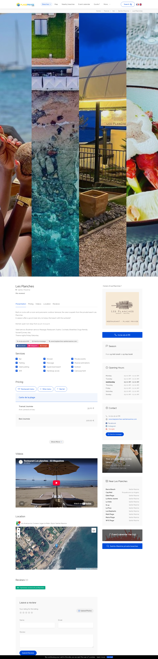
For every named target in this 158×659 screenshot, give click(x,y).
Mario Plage (110, 517)
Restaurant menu (27, 389)
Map (56, 4)
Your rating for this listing (28, 609)
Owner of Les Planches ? (112, 286)
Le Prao (108, 508)
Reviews (56, 304)
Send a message (40, 341)
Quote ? (97, 4)
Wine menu (46, 389)
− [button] (18, 532)
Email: (60, 620)
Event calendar (84, 4)
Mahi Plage (110, 514)
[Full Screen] (18, 536)
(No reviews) (20, 293)
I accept (110, 657)
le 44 (107, 505)
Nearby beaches (68, 4)
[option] (102, 145)
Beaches (45, 4)
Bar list (62, 389)
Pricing (30, 304)
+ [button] (18, 529)
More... (106, 4)
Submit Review (28, 653)
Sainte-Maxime (23, 290)
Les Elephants (111, 511)
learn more (101, 657)
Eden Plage (110, 495)
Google (44, 346)
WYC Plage (110, 520)
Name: (22, 620)
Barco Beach (110, 489)
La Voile (109, 502)
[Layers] (93, 530)
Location (47, 304)
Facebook (22, 346)
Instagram (33, 346)
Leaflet (78, 569)
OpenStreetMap (86, 569)
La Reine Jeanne (112, 499)
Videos (38, 304)
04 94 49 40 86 (23, 341)
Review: (22, 632)
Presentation (21, 304)
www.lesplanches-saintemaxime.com (64, 341)
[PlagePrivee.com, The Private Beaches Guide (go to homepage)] (25, 4)
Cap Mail (109, 492)
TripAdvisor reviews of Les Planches (31, 588)
